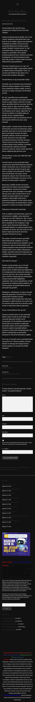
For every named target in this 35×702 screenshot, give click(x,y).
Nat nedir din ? (6, 525)
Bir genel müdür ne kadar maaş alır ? (11, 489)
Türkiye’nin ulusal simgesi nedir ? (10, 498)
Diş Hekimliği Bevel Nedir (8, 618)
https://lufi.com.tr (25, 467)
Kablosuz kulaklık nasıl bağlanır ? (10, 502)
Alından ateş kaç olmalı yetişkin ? (10, 520)
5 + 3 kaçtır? (5, 448)
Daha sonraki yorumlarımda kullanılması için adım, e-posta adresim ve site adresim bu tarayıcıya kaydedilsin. (17, 443)
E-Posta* (4, 424)
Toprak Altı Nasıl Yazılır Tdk (9, 629)
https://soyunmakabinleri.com (9, 467)
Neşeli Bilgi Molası (17, 11)
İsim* (3, 415)
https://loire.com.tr (6, 469)
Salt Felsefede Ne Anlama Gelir (10, 624)
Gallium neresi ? (8, 368)
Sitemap (14, 469)
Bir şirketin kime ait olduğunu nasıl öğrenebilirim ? (14, 516)
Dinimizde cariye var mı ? (8, 493)
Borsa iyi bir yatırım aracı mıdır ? (10, 507)
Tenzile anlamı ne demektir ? (9, 511)
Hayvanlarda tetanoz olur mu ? (10, 484)
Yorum (3, 395)
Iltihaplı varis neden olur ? (11, 374)
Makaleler (9, 357)
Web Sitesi (5, 432)
